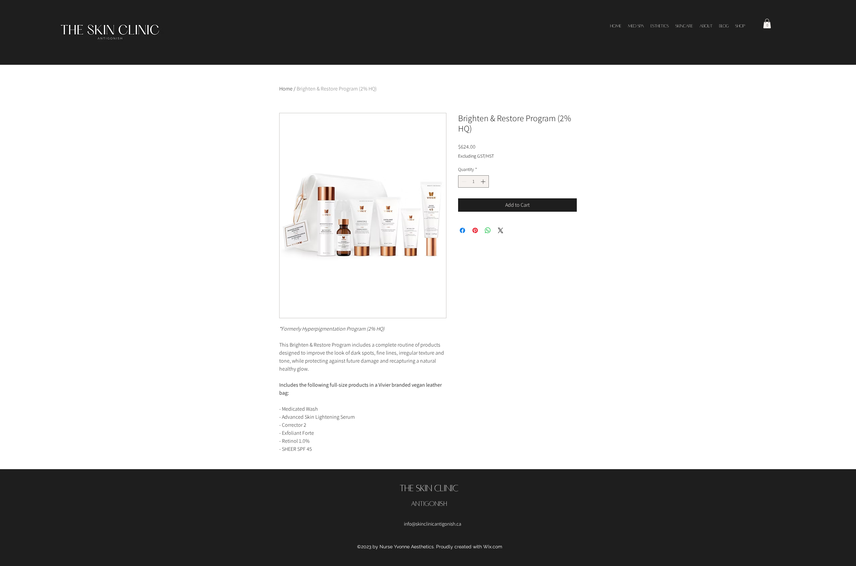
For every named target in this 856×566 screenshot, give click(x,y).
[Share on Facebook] (462, 230)
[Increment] (483, 181)
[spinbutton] (473, 181)
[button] (767, 23)
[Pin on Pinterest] (475, 230)
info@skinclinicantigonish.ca (432, 524)
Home (286, 88)
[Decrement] (463, 181)
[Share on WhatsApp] (488, 230)
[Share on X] (501, 230)
